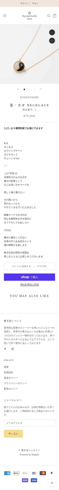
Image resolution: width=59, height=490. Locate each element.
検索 (6, 367)
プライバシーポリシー (15, 383)
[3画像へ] (31, 89)
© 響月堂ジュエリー (29, 450)
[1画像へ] (24, 89)
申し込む (13, 433)
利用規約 (8, 372)
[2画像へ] (28, 89)
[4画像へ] (34, 89)
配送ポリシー (11, 389)
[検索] (48, 15)
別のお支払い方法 (29, 284)
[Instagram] (12, 349)
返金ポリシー (11, 378)
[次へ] (40, 89)
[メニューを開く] (4, 15)
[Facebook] (5, 349)
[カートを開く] (54, 15)
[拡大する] (52, 32)
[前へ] (18, 89)
